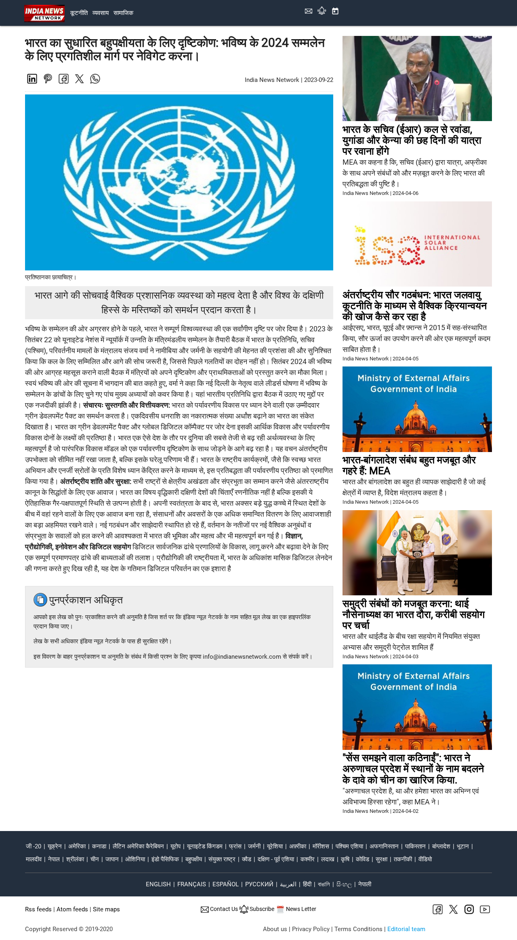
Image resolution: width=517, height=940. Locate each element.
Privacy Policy (311, 929)
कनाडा (99, 846)
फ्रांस (235, 846)
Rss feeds (38, 909)
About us (275, 929)
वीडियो (425, 859)
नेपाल (54, 859)
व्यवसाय (100, 13)
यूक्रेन (55, 846)
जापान (112, 859)
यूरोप (175, 846)
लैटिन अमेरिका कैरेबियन (138, 846)
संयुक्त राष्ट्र (221, 859)
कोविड (362, 859)
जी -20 (33, 846)
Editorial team (406, 929)
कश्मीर (308, 859)
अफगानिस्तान (384, 846)
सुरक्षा (381, 859)
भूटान (463, 846)
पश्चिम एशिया (349, 846)
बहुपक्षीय (193, 859)
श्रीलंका (75, 859)
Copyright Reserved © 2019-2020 (69, 929)
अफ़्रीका (297, 846)
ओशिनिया (135, 859)
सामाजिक (123, 13)
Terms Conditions (358, 929)
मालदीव (34, 859)
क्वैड (246, 859)
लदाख (327, 859)
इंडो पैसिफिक (165, 859)
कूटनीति (79, 13)
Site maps (106, 909)
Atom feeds (72, 909)
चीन (94, 859)
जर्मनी (254, 846)
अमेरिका (77, 846)
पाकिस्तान (415, 846)
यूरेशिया (275, 846)
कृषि (345, 859)
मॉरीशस (321, 846)
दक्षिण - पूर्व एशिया (276, 859)
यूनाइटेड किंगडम (205, 846)
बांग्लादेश (441, 846)
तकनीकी (403, 859)
